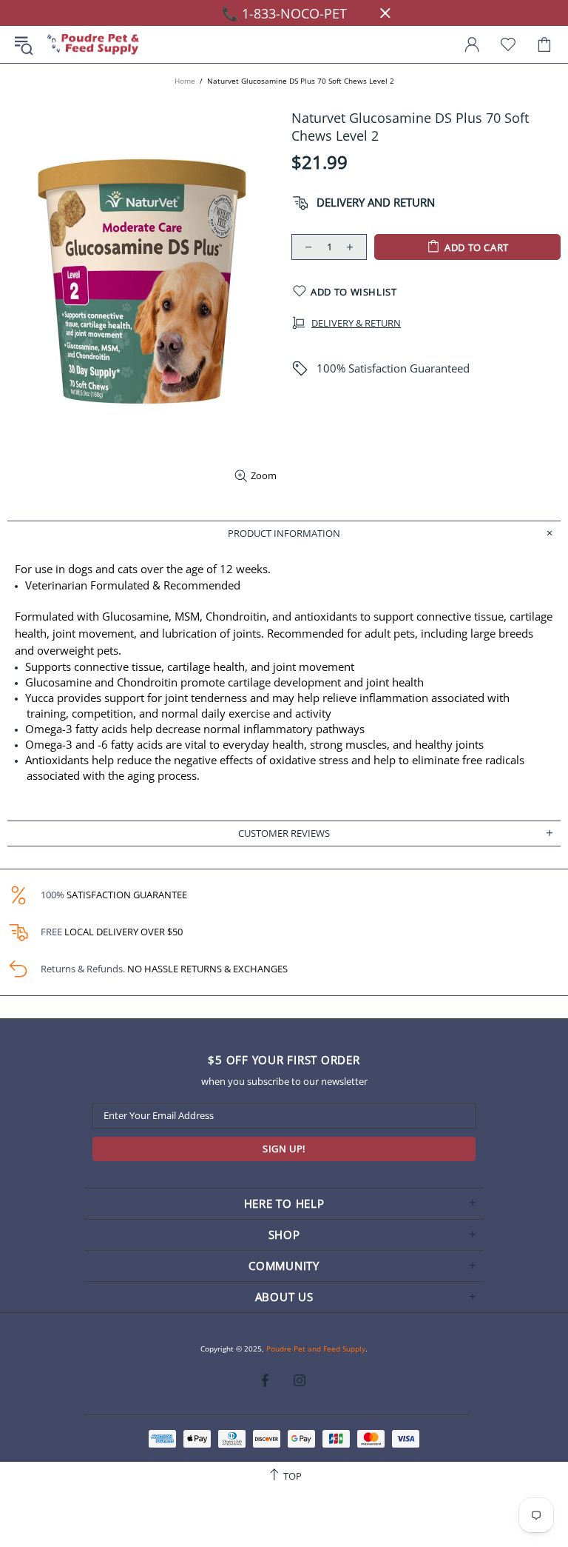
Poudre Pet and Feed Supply (93, 45)
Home (185, 81)
